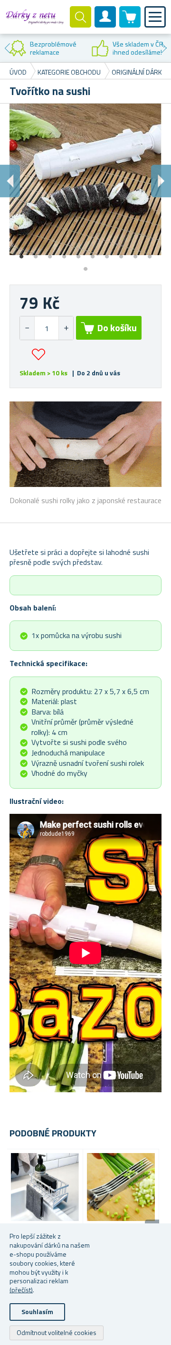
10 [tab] (149, 253)
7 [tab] (107, 253)
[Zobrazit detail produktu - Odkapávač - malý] (45, 1187)
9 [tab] (135, 253)
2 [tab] (35, 253)
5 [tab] (78, 253)
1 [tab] (21, 253)
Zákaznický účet (105, 24)
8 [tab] (121, 253)
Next (164, 48)
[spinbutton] (46, 328)
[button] (65, 328)
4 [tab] (64, 253)
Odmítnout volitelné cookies (56, 1332)
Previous (7, 48)
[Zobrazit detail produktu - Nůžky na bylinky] (121, 1187)
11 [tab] (85, 265)
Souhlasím (37, 1311)
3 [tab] (50, 253)
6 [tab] (92, 253)
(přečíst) (21, 1290)
